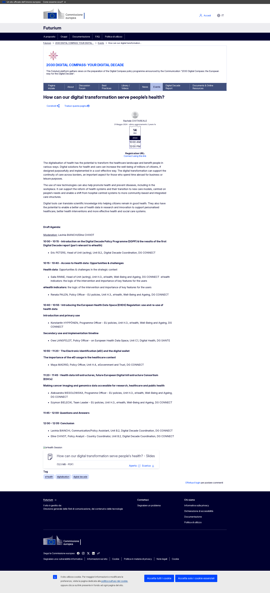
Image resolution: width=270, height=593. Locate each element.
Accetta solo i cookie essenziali (196, 578)
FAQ (97, 36)
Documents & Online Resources (203, 87)
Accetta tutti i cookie (159, 578)
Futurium (52, 27)
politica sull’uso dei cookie (114, 581)
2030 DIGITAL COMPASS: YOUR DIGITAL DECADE (85, 65)
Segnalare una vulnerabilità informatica (62, 559)
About (70, 86)
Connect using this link (135, 156)
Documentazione (81, 36)
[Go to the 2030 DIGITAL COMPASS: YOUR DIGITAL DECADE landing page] (53, 61)
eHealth (49, 476)
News (145, 86)
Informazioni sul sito (97, 559)
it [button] (222, 15)
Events (101, 43)
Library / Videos (126, 87)
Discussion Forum (84, 87)
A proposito (49, 36)
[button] (52, 106)
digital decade (80, 476)
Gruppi (64, 36)
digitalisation (63, 476)
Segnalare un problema (149, 505)
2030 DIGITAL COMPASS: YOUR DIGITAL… (74, 43)
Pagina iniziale (51, 87)
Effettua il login (192, 482)
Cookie (115, 559)
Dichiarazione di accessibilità (198, 511)
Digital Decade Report (173, 87)
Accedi (207, 15)
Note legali (162, 559)
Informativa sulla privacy (196, 505)
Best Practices (106, 87)
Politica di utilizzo (113, 36)
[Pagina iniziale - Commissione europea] (65, 14)
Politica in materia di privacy (138, 559)
